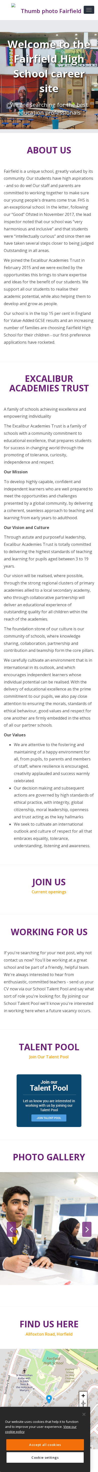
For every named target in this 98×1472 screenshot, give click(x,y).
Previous (11, 1229)
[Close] (83, 1414)
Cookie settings (45, 1457)
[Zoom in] (83, 1395)
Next (86, 1229)
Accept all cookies (45, 1444)
